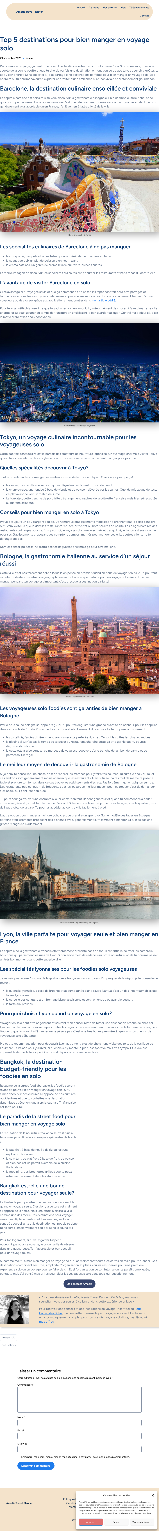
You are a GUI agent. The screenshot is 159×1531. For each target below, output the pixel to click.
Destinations (9, 1345)
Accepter (90, 1522)
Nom (21, 1417)
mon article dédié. (103, 300)
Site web (22, 1443)
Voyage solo (8, 1337)
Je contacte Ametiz (79, 1283)
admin (29, 58)
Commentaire (26, 1384)
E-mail (21, 1430)
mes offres (46, 1321)
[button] (152, 1495)
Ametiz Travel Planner (29, 11)
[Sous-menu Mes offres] (116, 7)
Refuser (117, 1522)
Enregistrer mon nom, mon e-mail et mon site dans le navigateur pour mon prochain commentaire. (75, 1456)
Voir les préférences (142, 1522)
